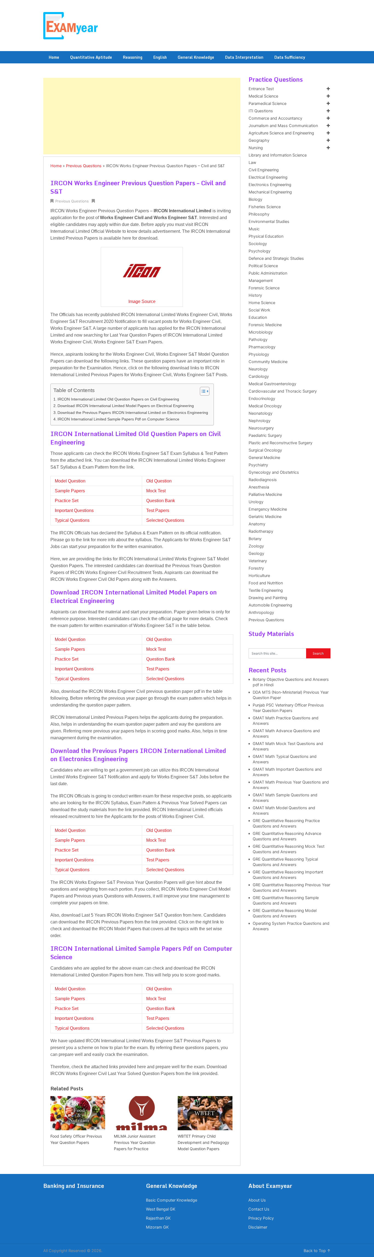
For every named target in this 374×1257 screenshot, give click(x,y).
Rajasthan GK (158, 1218)
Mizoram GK (157, 1227)
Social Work (259, 310)
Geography (259, 140)
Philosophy (259, 214)
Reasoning (132, 57)
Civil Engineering (264, 169)
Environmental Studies (269, 221)
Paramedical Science (267, 103)
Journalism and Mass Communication (283, 125)
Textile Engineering (266, 590)
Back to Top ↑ (317, 1250)
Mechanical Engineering (270, 192)
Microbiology (261, 332)
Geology (256, 553)
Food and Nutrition (266, 583)
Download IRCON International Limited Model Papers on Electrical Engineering (125, 406)
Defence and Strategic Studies (276, 258)
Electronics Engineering (270, 184)
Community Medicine (268, 361)
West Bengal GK (160, 1209)
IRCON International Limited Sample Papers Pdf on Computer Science (118, 419)
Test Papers (157, 510)
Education (258, 317)
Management (261, 280)
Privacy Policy (261, 1218)
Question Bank (160, 500)
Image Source (142, 301)
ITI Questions (261, 110)
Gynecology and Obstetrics (274, 472)
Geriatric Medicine (265, 516)
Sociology (258, 243)
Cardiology (259, 376)
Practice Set (66, 500)
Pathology (258, 339)
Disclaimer (257, 1227)
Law (252, 162)
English (160, 57)
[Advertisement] (141, 116)
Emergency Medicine (268, 509)
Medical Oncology (265, 406)
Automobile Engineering (270, 605)
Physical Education (266, 236)
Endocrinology (262, 398)
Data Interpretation (244, 57)
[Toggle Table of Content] (202, 391)
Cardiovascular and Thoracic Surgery (283, 391)
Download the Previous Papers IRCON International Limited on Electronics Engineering (132, 412)
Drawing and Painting (268, 597)
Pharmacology (262, 347)
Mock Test (156, 490)
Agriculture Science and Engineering (281, 133)
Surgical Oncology (265, 450)
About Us (257, 1200)
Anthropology (261, 612)
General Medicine (264, 457)
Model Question (70, 481)
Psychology (260, 251)
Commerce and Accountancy (275, 118)
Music (254, 228)
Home (54, 57)
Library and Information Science (278, 155)
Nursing (256, 147)
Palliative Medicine (265, 494)
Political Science (263, 265)
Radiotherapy (261, 531)
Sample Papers (70, 490)
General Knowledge (196, 57)
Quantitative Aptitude (91, 57)
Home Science (262, 302)
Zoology (256, 546)
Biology (255, 199)
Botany (255, 538)
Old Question (159, 481)
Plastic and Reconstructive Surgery (280, 442)
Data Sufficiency (289, 57)
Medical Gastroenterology (272, 383)
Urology (256, 501)
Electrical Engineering (268, 177)
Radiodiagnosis (263, 479)
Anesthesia (259, 487)
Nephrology (260, 420)
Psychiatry (258, 465)
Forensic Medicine (265, 324)
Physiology (259, 354)
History (255, 295)
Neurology (258, 369)
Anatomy (257, 524)
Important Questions (74, 510)
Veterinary (258, 560)
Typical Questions (72, 520)
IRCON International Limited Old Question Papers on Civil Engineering (118, 399)
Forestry (256, 568)
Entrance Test (261, 88)
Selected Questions (165, 520)
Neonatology (260, 413)
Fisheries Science (265, 206)
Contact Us (258, 1209)
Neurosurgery (261, 428)
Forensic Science (264, 287)
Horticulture (259, 575)
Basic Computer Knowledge (171, 1200)
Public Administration (268, 273)
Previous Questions (84, 165)
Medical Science (263, 96)
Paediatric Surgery (265, 435)
